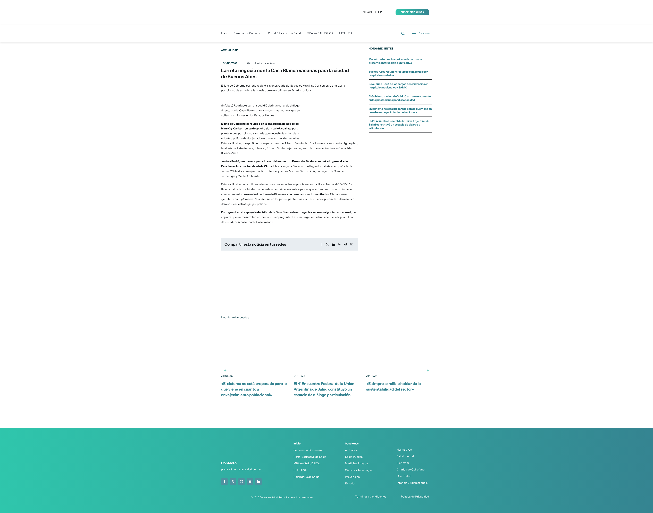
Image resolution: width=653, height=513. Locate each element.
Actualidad (229, 50)
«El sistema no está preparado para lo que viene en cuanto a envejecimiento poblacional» (400, 110)
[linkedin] (258, 481)
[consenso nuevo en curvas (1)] (280, 4)
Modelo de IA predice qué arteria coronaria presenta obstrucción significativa (395, 60)
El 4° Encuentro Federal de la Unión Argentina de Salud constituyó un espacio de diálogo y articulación (399, 124)
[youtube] (250, 481)
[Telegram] (345, 244)
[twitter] (233, 481)
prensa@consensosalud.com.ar (241, 469)
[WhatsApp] (339, 244)
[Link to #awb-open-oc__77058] (403, 33)
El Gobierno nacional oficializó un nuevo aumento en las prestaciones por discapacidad (400, 98)
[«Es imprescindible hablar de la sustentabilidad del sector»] (399, 326)
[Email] (352, 244)
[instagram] (241, 481)
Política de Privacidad (415, 496)
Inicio (297, 443)
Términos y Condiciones (370, 496)
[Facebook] (321, 244)
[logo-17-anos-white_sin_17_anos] (245, 444)
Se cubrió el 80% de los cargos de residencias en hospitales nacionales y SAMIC (398, 85)
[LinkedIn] (333, 244)
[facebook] (224, 481)
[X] (327, 244)
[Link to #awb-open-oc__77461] (413, 33)
